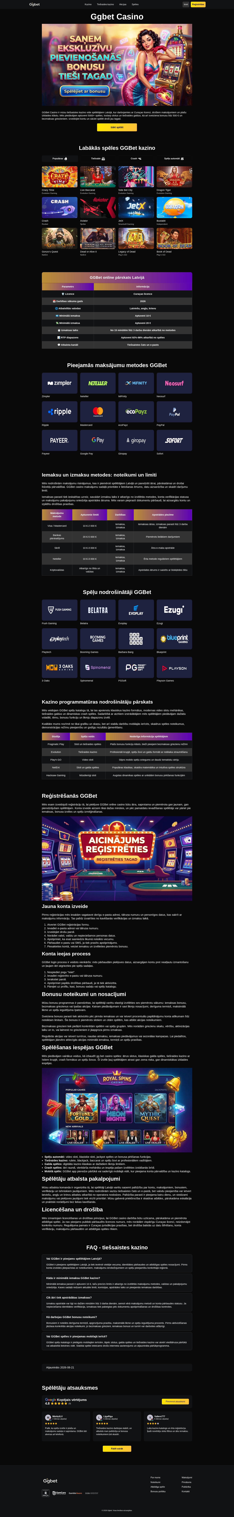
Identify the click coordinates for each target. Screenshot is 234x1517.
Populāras (58, 158)
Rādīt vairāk (117, 1449)
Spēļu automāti (172, 158)
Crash (134, 158)
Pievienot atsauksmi (175, 1401)
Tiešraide (96, 158)
